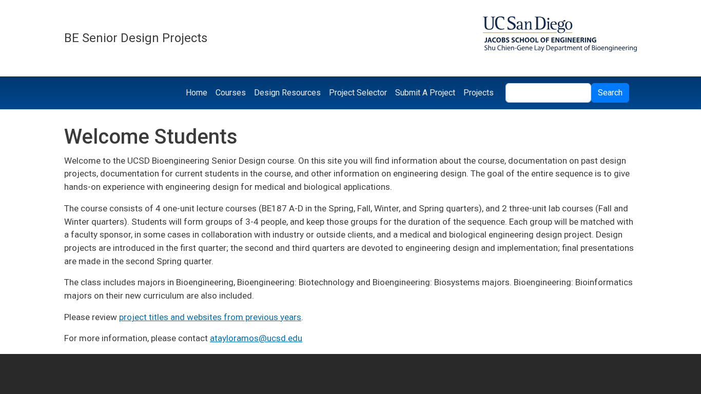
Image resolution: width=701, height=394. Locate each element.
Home (196, 92)
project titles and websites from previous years (210, 317)
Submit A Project (425, 92)
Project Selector (358, 92)
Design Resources (287, 92)
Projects (478, 92)
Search (610, 92)
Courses (231, 92)
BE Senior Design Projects (135, 38)
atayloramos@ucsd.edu (256, 338)
